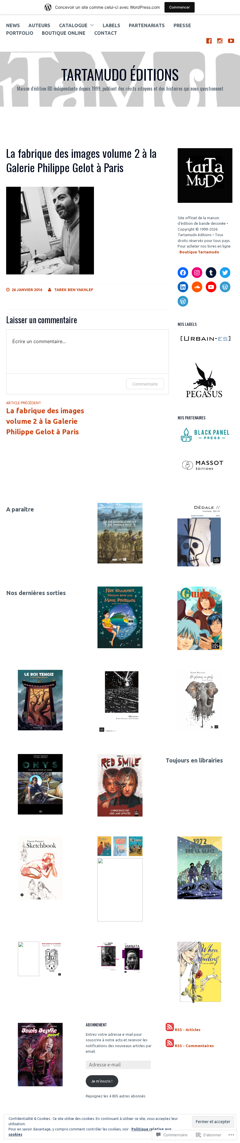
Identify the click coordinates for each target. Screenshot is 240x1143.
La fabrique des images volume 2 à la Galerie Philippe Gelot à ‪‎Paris (45, 418)
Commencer (179, 7)
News (13, 25)
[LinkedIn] (183, 287)
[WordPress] (225, 287)
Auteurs (39, 25)
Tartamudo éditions (120, 74)
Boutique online (63, 33)
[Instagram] (197, 272)
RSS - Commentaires (194, 1046)
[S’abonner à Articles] (170, 1030)
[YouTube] (211, 287)
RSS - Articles (187, 1030)
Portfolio (19, 33)
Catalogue (73, 25)
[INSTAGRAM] (219, 40)
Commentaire (145, 383)
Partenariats (147, 25)
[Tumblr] (211, 272)
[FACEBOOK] (209, 40)
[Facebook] (183, 272)
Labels (111, 25)
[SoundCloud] (197, 287)
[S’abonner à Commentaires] (170, 1046)
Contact (105, 33)
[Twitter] (225, 272)
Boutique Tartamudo (199, 252)
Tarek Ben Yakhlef (73, 290)
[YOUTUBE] (231, 40)
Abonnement (96, 1024)
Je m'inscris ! (101, 1081)
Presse (182, 25)
